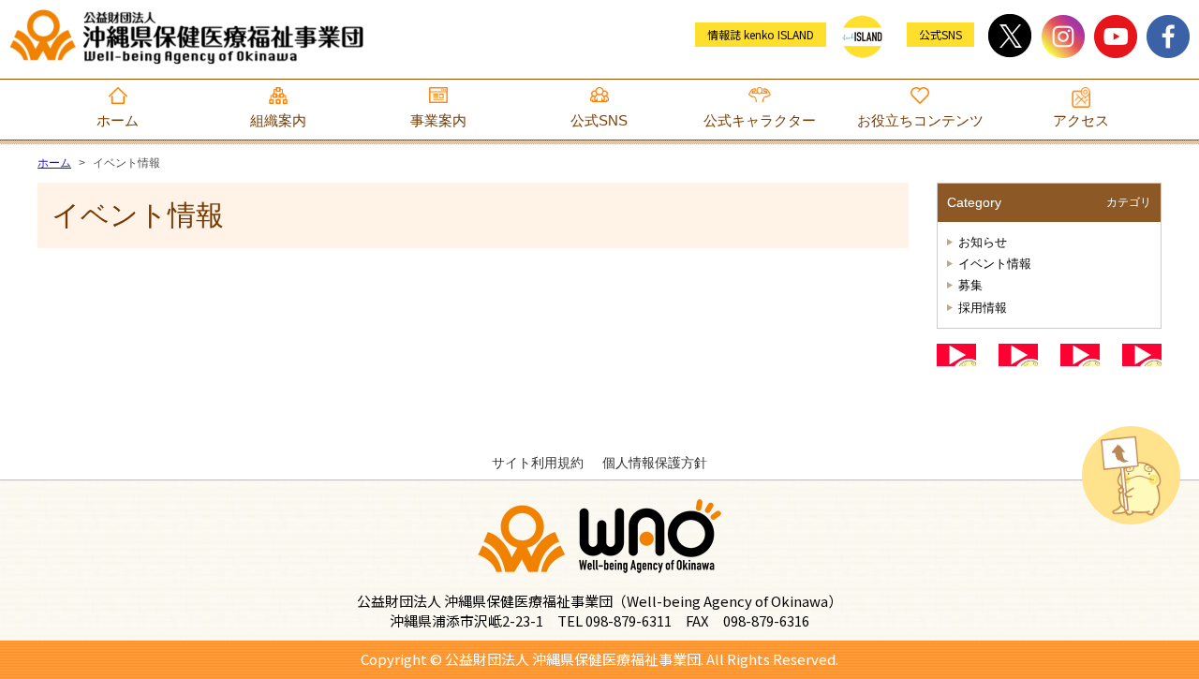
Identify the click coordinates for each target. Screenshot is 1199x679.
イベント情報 (994, 264)
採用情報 (982, 308)
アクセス (1081, 120)
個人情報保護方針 (654, 462)
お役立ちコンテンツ (920, 120)
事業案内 (438, 120)
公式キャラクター (759, 120)
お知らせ (982, 242)
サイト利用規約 (538, 462)
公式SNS (599, 120)
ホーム (117, 120)
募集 (970, 285)
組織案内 (278, 120)
